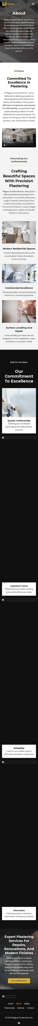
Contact (30, 1008)
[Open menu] (33, 4)
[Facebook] (19, 1023)
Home (10, 1004)
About (18, 1004)
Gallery (27, 1004)
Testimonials (9, 1008)
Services (20, 1008)
